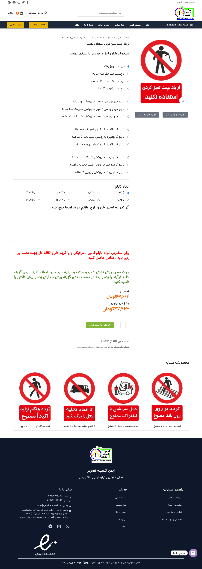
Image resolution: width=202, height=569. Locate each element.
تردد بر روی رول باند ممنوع (167, 426)
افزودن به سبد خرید (99, 325)
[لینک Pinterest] (9, 2)
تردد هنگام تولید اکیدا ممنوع (35, 426)
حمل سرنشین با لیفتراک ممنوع (123, 426)
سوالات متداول (175, 497)
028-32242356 (38, 24)
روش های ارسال (174, 505)
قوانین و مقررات (174, 512)
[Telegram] (50, 526)
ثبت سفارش (15, 24)
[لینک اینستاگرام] (19, 2)
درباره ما (122, 519)
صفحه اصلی (120, 497)
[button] (167, 401)
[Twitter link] (23, 2)
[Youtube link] (14, 2)
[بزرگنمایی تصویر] (183, 101)
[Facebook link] (27, 2)
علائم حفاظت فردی (114, 38)
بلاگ (124, 526)
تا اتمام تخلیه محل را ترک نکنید (79, 426)
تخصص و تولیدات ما (172, 519)
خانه (127, 38)
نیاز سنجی (121, 505)
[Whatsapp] (68, 526)
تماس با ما (121, 512)
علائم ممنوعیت (97, 38)
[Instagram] (59, 526)
